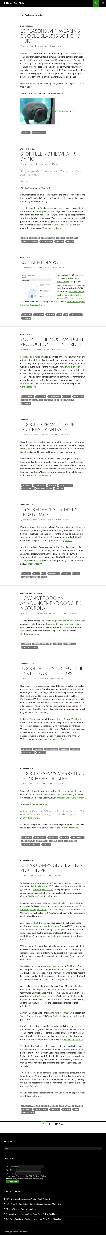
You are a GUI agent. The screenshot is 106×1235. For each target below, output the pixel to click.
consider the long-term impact (56, 936)
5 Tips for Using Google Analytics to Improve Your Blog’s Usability (32, 1219)
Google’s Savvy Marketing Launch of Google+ (52, 776)
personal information (32, 400)
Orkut (53, 841)
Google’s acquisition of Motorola (66, 620)
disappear (42, 211)
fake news (55, 1109)
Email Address (12, 1166)
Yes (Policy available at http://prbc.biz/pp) (25, 1178)
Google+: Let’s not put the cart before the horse (52, 670)
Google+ (35, 797)
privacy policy (66, 485)
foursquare (48, 238)
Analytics (27, 315)
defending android (42, 644)
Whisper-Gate (35, 896)
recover (68, 540)
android (26, 574)
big (31, 886)
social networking (31, 844)
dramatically (59, 902)
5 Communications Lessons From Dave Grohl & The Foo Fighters (31, 1214)
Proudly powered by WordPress (16, 1232)
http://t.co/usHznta (30, 817)
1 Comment (57, 46)
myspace (75, 749)
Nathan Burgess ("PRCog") (51, 613)
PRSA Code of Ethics (73, 1039)
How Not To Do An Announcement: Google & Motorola (51, 603)
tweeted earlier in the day (36, 804)
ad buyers (27, 837)
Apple (36, 574)
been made (35, 356)
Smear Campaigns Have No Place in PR (51, 867)
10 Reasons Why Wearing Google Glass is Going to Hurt (50, 36)
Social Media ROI (40, 262)
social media (46, 241)
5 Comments (62, 435)
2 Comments (59, 164)
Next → (59, 1124)
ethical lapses (66, 1106)
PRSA (69, 966)
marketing (78, 397)
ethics (79, 1106)
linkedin (64, 749)
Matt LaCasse (26, 257)
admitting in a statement (41, 996)
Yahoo (70, 241)
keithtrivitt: (26, 811)
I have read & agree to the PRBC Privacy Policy (26, 1176)
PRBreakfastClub (14, 3)
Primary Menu (102, 3)
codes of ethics (50, 1106)
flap (42, 886)
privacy (49, 400)
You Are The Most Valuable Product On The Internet (52, 341)
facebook (35, 238)
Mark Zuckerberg (30, 241)
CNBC (25, 238)
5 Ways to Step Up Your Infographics (20, 1209)
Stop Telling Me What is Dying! (48, 156)
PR (61, 841)
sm (66, 315)
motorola (70, 644)
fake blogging (41, 1109)
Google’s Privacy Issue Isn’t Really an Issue (47, 427)
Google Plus (28, 841)
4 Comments (63, 520)
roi (59, 315)
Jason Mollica (27, 149)
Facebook (76, 719)
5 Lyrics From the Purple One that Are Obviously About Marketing (32, 1204)
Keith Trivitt (26, 769)
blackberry (54, 574)
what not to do (30, 647)
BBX (44, 574)
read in (63, 1012)
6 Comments (57, 784)
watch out (27, 725)
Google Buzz (51, 749)
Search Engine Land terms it (71, 797)
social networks (44, 488)
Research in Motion (31, 577)
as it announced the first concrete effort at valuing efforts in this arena (70, 294)
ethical (36, 886)
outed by (43, 889)
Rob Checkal (26, 26)
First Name (11, 1170)
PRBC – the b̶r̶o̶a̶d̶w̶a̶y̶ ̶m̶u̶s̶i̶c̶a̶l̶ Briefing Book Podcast (27, 1199)
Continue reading (64, 111)
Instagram (72, 238)
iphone (76, 574)
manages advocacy (54, 966)
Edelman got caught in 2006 (33, 909)
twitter (59, 241)
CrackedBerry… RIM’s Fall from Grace (51, 512)
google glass (39, 133)
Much (23, 356)
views (27, 448)
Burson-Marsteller (31, 1106)
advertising (28, 397)
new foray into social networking (58, 794)
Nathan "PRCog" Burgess (32, 593)
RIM (44, 577)
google (26, 133)
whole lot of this (73, 366)
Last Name (10, 1173)
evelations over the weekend (46, 926)
